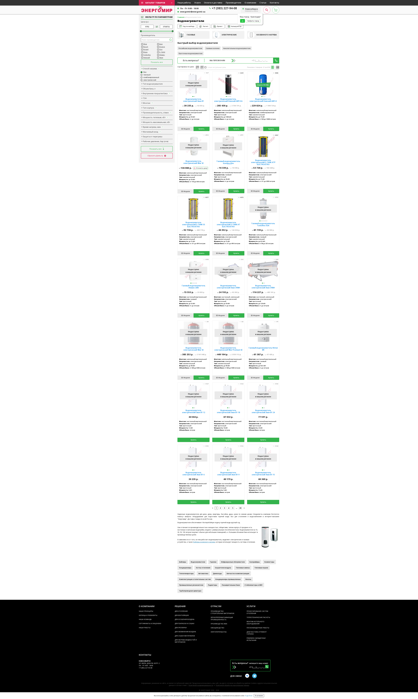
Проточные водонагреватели (190, 53)
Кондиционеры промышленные (228, 579)
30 (240, 508)
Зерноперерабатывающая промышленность (222, 618)
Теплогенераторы (186, 573)
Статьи (263, 2)
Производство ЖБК (219, 624)
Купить (201, 129)
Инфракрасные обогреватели (233, 562)
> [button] (244, 508)
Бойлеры (182, 562)
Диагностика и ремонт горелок (257, 633)
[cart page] (275, 9)
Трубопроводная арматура (190, 591)
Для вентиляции (182, 615)
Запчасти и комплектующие (238, 573)
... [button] (236, 508)
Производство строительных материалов (222, 612)
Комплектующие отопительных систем (195, 579)
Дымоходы (217, 573)
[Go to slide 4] (230, 96)
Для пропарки (181, 628)
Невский (146, 58)
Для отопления (181, 611)
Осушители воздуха (223, 568)
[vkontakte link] (247, 676)
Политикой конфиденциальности (200, 685)
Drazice (162, 47)
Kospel (145, 49)
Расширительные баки (231, 585)
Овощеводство (217, 628)
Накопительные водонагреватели (236, 48)
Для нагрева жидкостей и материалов (186, 641)
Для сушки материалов (185, 636)
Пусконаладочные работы (258, 628)
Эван (161, 58)
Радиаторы (212, 585)
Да (243, 21)
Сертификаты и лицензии (150, 623)
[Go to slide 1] (193, 96)
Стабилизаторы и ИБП (253, 585)
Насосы (248, 579)
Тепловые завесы (243, 568)
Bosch (145, 47)
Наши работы (184, 2)
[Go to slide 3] (229, 96)
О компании (250, 2)
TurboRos (147, 55)
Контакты (274, 2)
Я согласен (259, 696)
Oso (160, 49)
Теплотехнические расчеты (258, 617)
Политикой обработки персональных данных (232, 685)
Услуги (197, 2)
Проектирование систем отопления (257, 612)
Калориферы (254, 562)
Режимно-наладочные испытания (256, 639)
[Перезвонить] (276, 60)
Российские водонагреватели (190, 48)
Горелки (213, 562)
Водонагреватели (198, 562)
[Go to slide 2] (194, 96)
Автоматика (203, 573)
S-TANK (162, 52)
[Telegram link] (254, 676)
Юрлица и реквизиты (148, 615)
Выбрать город (253, 21)
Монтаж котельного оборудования (255, 622)
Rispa (145, 52)
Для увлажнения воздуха (185, 632)
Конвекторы (269, 562)
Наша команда (145, 619)
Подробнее (248, 696)
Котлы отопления (203, 568)
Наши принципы (146, 611)
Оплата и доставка (213, 2)
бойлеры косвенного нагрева (204, 542)
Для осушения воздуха (184, 619)
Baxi (161, 44)
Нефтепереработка (219, 632)
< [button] (212, 508)
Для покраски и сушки (184, 623)
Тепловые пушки (261, 568)
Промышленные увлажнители (191, 585)
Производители (233, 2)
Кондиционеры (185, 568)
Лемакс (162, 55)
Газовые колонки (212, 48)
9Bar (145, 44)
